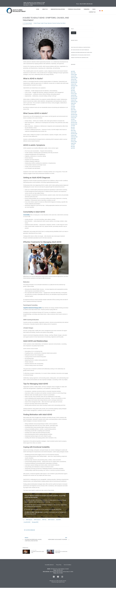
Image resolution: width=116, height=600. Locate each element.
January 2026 (73, 76)
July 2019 (73, 144)
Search (72, 28)
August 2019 (73, 143)
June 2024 (73, 87)
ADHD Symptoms (37, 519)
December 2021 (74, 122)
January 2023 (73, 112)
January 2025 (73, 79)
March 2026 (73, 72)
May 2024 (73, 88)
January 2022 (73, 120)
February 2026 (74, 74)
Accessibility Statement (49, 564)
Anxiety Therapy (37, 23)
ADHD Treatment (51, 519)
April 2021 (73, 128)
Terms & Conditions (67, 564)
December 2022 (74, 114)
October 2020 (73, 135)
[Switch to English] (100, 10)
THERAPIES (86, 9)
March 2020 (73, 140)
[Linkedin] (54, 577)
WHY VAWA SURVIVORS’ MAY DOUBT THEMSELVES (80, 49)
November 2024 (74, 82)
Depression (50, 23)
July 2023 (73, 104)
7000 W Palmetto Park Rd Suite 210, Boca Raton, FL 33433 (61, 571)
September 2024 (74, 85)
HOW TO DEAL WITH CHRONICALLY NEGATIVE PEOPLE (80, 47)
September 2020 (74, 136)
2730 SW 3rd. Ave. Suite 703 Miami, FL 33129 (36, 2)
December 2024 (74, 80)
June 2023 (73, 106)
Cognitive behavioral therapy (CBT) (32, 307)
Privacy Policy (58, 564)
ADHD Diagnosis (29, 519)
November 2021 (74, 124)
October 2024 (73, 84)
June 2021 (73, 125)
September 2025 (74, 77)
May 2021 (73, 127)
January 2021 (73, 132)
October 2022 (73, 117)
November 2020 (74, 133)
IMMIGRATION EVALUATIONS (58, 9)
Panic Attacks (62, 23)
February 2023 (74, 111)
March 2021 (73, 130)
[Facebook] (58, 577)
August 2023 (73, 103)
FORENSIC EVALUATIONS (74, 9)
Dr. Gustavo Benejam (28, 23)
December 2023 (74, 96)
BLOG (94, 9)
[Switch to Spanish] (102, 10)
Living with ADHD (27, 522)
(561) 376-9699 (83, 3)
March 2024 (73, 92)
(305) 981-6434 (89, 3)
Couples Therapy (44, 23)
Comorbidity (26, 214)
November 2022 (74, 116)
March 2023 (73, 109)
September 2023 (74, 101)
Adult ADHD (58, 519)
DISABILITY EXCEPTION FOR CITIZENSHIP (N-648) (79, 57)
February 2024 (74, 93)
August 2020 (73, 138)
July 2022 (73, 119)
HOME (37, 9)
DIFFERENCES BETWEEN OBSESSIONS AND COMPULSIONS (81, 52)
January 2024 (73, 95)
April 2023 (73, 108)
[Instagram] (62, 577)
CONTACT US (92, 12)
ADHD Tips (44, 519)
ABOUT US (44, 9)
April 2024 (73, 90)
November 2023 (74, 98)
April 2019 (73, 148)
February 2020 (74, 141)
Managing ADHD (35, 522)
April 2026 (73, 71)
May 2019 (73, 146)
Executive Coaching (56, 23)
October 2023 (73, 100)
